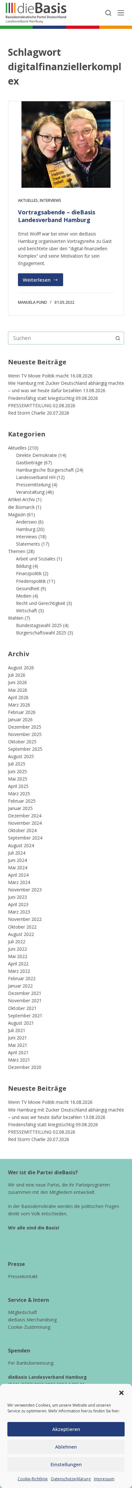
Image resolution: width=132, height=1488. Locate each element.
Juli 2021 (16, 1030)
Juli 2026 (16, 675)
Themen (16, 551)
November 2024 (25, 823)
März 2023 (19, 912)
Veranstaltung (30, 492)
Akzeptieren (66, 1429)
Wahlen (15, 618)
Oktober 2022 (22, 927)
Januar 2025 (20, 808)
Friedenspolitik (31, 581)
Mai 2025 (17, 779)
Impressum (104, 1479)
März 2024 (19, 882)
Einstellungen (66, 1464)
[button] (121, 1393)
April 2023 (18, 904)
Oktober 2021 (22, 1008)
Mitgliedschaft (22, 1312)
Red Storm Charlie (26, 413)
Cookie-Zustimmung (29, 1327)
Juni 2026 (17, 682)
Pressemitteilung (33, 485)
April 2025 (18, 786)
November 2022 (25, 919)
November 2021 (25, 1000)
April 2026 (18, 697)
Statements (28, 544)
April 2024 (18, 875)
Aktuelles (28, 200)
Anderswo (26, 522)
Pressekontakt (23, 1276)
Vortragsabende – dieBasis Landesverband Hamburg (56, 215)
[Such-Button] (117, 338)
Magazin (17, 514)
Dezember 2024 (24, 816)
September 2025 (25, 749)
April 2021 (18, 1052)
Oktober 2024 (22, 830)
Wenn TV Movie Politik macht (38, 376)
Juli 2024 (16, 853)
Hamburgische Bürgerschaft (45, 470)
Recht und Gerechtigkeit (40, 603)
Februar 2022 (22, 978)
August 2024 (21, 845)
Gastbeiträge (29, 462)
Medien (23, 596)
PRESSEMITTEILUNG (30, 405)
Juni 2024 (17, 860)
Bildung (23, 566)
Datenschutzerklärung (71, 1479)
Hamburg (25, 529)
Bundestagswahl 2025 (39, 625)
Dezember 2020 (24, 1067)
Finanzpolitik (29, 573)
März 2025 (19, 793)
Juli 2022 (16, 941)
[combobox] (60, 338)
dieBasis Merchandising (32, 1320)
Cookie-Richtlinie (33, 1479)
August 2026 (21, 668)
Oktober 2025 (22, 742)
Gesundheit (27, 588)
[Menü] (121, 13)
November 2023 (25, 890)
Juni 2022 (17, 949)
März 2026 (19, 705)
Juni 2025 (17, 771)
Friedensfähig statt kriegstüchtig (41, 398)
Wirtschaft (26, 611)
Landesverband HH (35, 477)
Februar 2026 (22, 712)
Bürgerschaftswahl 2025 (41, 633)
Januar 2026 (20, 719)
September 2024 (25, 838)
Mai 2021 (17, 1045)
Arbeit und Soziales (35, 559)
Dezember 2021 (24, 993)
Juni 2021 (17, 1038)
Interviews (50, 200)
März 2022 (19, 971)
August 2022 (21, 934)
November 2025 (25, 734)
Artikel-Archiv (21, 499)
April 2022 (18, 964)
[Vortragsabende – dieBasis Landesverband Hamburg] (66, 144)
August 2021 (21, 1023)
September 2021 (25, 1016)
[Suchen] (108, 13)
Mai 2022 (17, 956)
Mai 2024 (17, 867)
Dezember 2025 (24, 727)
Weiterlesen (43, 281)
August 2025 (21, 756)
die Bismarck (21, 507)
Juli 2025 (16, 764)
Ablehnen (66, 1446)
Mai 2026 (17, 690)
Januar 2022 (20, 986)
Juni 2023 (17, 897)
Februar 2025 (22, 801)
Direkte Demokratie (36, 455)
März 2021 (19, 1060)
